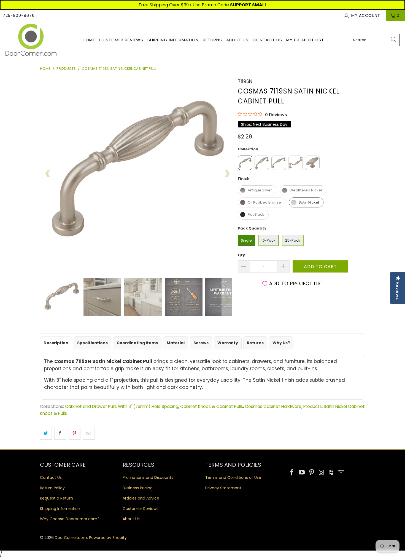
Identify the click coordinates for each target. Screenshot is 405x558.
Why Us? (281, 343)
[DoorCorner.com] (31, 40)
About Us (237, 40)
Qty (241, 255)
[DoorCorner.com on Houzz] (331, 472)
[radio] (245, 163)
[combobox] (374, 40)
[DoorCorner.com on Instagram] (321, 472)
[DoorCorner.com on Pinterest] (311, 472)
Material (176, 343)
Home (89, 40)
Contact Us (267, 40)
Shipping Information (173, 40)
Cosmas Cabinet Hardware (273, 406)
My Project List (305, 40)
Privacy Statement (223, 488)
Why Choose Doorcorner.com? (69, 519)
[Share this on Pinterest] (74, 433)
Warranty (227, 343)
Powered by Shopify (108, 537)
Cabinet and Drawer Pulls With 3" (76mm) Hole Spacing (121, 406)
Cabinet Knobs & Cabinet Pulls (211, 406)
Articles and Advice (141, 498)
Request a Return (56, 498)
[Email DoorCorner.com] (341, 472)
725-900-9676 (19, 15)
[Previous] (47, 174)
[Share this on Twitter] (46, 433)
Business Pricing (138, 488)
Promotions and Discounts (148, 477)
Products (312, 406)
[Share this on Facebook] (60, 433)
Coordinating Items (137, 343)
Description (56, 343)
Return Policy (52, 488)
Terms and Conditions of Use (233, 477)
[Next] (227, 174)
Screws (201, 343)
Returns (212, 40)
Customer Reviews (121, 40)
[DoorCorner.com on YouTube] (302, 472)
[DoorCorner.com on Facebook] (292, 472)
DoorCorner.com (71, 537)
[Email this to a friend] (89, 433)
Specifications (92, 343)
